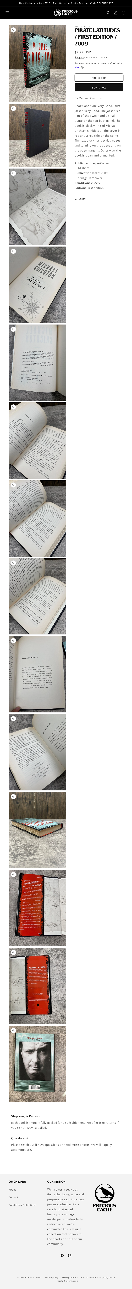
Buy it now (99, 87)
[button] (7, 13)
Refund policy (52, 1277)
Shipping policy (107, 1277)
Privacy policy (69, 1277)
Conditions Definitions (22, 1205)
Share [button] (82, 198)
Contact (13, 1197)
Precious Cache (33, 1277)
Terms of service (87, 1277)
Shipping (79, 57)
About (12, 1189)
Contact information (67, 1281)
